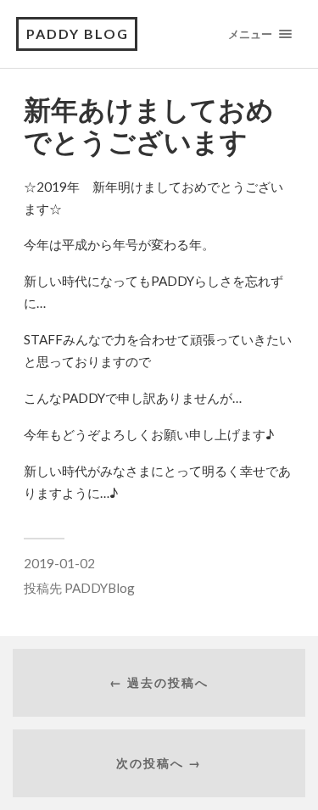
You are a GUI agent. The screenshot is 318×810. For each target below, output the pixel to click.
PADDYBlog (99, 587)
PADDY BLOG (77, 33)
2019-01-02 (59, 563)
